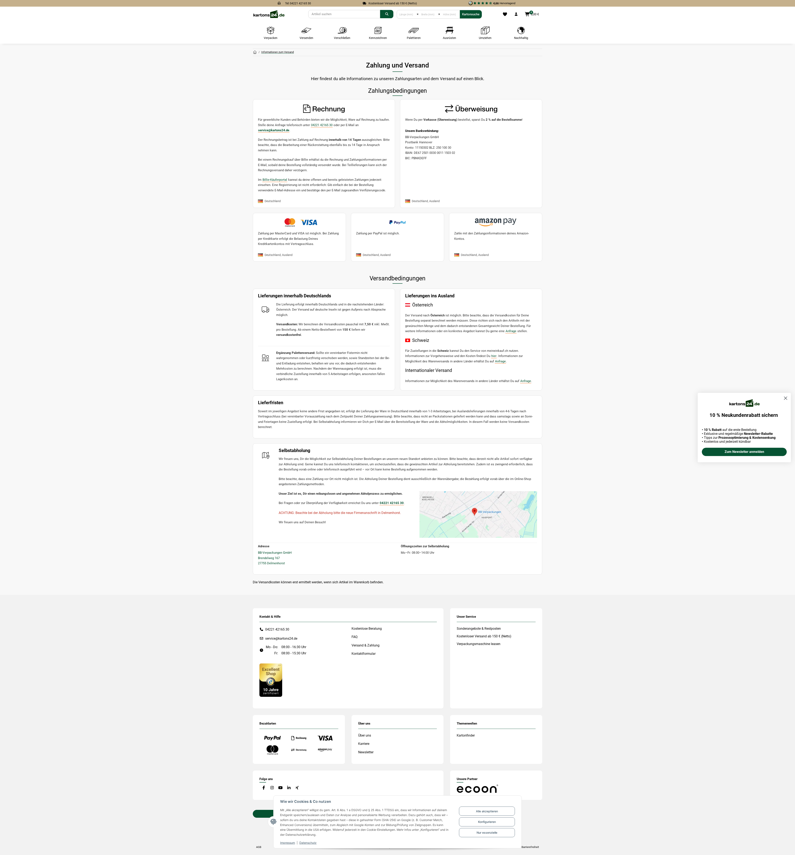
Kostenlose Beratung (367, 629)
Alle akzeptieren (487, 811)
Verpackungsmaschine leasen (478, 644)
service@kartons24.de (273, 130)
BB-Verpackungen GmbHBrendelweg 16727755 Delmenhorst (275, 558)
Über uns (364, 735)
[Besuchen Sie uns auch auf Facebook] (263, 788)
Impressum (287, 842)
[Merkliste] (505, 14)
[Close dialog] (785, 398)
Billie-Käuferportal (275, 180)
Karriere (363, 744)
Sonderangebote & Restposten (479, 629)
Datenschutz (308, 842)
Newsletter (365, 752)
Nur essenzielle (487, 832)
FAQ (355, 637)
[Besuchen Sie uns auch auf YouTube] (280, 788)
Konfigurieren (487, 822)
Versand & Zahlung (365, 645)
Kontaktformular (364, 654)
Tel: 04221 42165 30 (298, 3)
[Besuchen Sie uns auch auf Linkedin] (288, 788)
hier (493, 356)
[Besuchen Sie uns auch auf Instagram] (272, 788)
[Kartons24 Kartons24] (255, 52)
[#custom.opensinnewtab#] (270, 680)
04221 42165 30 (321, 125)
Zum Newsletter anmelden (744, 452)
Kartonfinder (466, 735)
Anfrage (511, 331)
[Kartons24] (269, 14)
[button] (516, 14)
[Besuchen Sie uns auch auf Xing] (297, 788)
